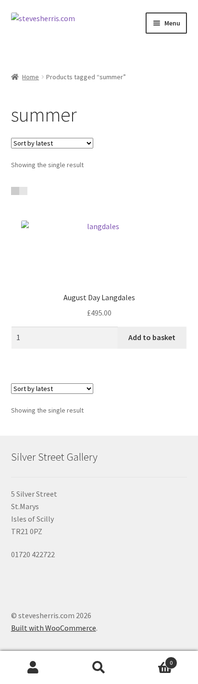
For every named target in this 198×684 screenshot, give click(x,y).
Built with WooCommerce (53, 628)
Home (30, 77)
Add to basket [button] (151, 337)
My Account (33, 667)
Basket (152, 659)
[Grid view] (15, 191)
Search (99, 667)
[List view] (23, 191)
